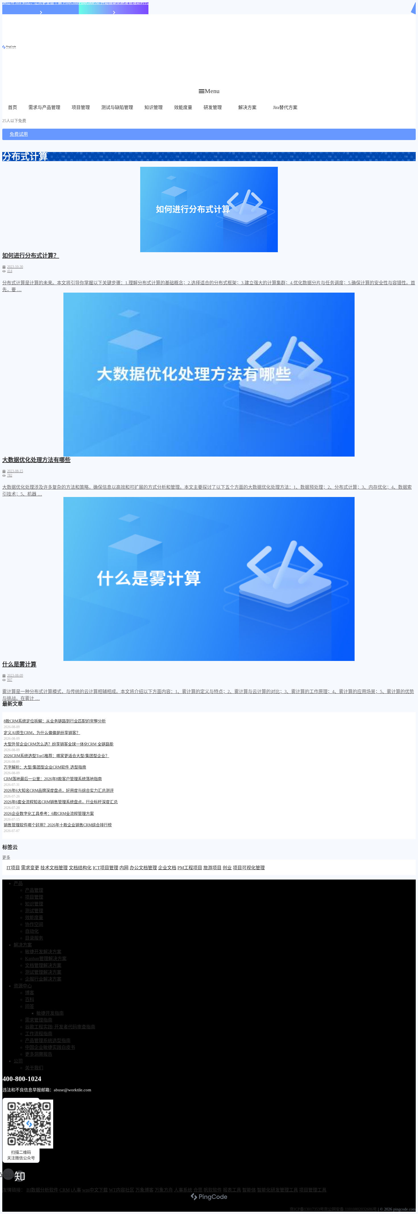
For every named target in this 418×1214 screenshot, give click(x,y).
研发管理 (213, 107)
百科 (29, 999)
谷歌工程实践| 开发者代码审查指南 (60, 1026)
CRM (64, 1190)
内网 (124, 867)
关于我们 (34, 1067)
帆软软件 (213, 1190)
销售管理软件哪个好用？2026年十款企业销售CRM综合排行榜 (58, 825)
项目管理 (81, 107)
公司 (18, 1061)
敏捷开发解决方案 (43, 951)
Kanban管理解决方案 (46, 958)
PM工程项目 (189, 867)
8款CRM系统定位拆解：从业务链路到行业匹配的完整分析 (55, 721)
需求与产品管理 (44, 107)
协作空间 (34, 924)
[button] (209, 91)
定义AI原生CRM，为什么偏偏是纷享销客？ (42, 733)
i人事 (76, 1190)
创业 (227, 867)
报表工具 (232, 1190)
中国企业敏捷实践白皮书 (50, 1047)
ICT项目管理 (105, 867)
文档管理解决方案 (43, 965)
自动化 (32, 931)
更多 (6, 857)
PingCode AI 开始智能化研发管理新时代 (113, 3)
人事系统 (183, 1190)
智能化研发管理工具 (277, 1190)
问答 (29, 1006)
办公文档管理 (143, 867)
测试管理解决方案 (43, 972)
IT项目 (13, 867)
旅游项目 (212, 867)
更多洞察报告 (38, 1054)
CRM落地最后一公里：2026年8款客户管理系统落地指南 (53, 779)
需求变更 (30, 867)
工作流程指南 (38, 1033)
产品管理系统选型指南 (48, 1040)
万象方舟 (164, 1190)
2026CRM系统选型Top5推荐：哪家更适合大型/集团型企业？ (56, 756)
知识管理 (153, 107)
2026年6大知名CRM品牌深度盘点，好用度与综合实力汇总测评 (59, 790)
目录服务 (34, 938)
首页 (12, 107)
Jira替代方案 (285, 107)
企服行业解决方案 (43, 979)
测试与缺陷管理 (117, 107)
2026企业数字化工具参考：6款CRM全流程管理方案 (49, 814)
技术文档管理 (54, 867)
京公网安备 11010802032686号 (350, 1209)
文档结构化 (80, 867)
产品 (18, 883)
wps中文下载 (95, 1190)
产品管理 (34, 890)
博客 (29, 992)
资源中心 (23, 985)
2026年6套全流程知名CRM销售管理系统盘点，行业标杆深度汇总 (61, 802)
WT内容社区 (121, 1190)
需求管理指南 (38, 1020)
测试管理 (34, 910)
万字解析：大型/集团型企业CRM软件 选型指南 (45, 767)
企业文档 (167, 867)
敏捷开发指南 (50, 1013)
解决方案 (247, 107)
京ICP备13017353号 (307, 1209)
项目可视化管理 (249, 867)
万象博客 (144, 1190)
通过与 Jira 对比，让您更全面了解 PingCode (40, 3)
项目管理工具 (312, 1190)
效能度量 (183, 107)
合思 (197, 1190)
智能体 (249, 1190)
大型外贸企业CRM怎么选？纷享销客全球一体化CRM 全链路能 (58, 744)
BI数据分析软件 (42, 1190)
